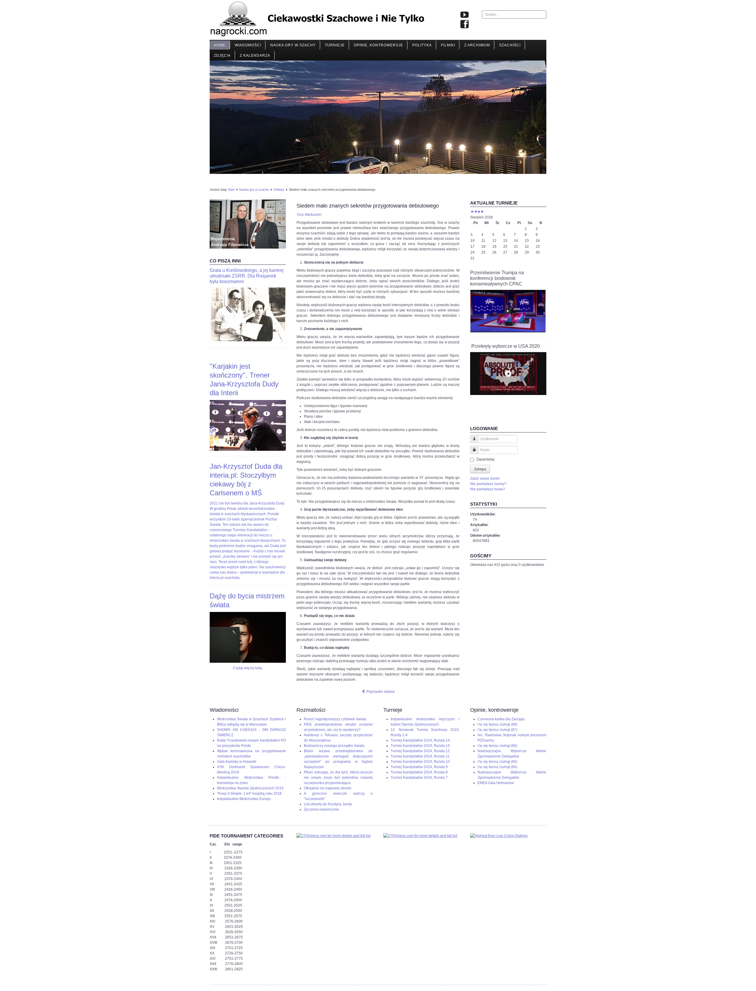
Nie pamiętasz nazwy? (488, 484)
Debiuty (278, 189)
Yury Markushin (309, 215)
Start (231, 189)
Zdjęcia (222, 55)
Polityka (422, 45)
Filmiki (448, 45)
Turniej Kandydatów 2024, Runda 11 (420, 756)
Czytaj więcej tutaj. (248, 668)
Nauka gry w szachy (293, 45)
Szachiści (510, 45)
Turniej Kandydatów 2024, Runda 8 (419, 772)
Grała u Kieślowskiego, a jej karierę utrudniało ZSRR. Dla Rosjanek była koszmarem (247, 276)
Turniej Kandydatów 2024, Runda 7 (419, 778)
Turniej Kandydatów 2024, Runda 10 (420, 762)
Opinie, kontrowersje (378, 45)
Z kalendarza (255, 55)
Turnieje (335, 45)
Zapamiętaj (485, 459)
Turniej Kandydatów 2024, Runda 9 (419, 767)
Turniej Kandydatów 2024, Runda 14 (420, 740)
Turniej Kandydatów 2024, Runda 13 (420, 746)
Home (220, 45)
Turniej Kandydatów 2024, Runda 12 (420, 751)
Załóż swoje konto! (485, 478)
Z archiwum (477, 45)
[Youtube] (464, 15)
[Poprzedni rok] (472, 212)
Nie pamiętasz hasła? (487, 489)
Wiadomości (248, 45)
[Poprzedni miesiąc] (475, 212)
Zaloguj (480, 469)
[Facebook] (464, 24)
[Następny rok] (479, 212)
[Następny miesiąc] (482, 212)
